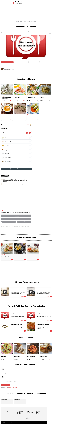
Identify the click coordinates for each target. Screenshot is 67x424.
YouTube (37, 413)
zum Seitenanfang (11, 411)
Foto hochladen (16, 216)
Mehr (3, 227)
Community (47, 5)
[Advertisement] (26, 270)
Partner (27, 413)
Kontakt (27, 411)
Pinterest (37, 412)
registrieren (15, 387)
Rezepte (4, 5)
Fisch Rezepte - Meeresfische (24, 226)
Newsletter (19, 412)
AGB (27, 414)
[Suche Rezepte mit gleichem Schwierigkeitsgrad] (50, 32)
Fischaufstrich (4, 399)
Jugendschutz (28, 418)
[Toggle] (49, 2)
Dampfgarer (30, 5)
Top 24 (13, 5)
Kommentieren (8, 381)
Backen (8, 5)
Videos (42, 5)
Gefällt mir (14, 381)
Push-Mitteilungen (20, 413)
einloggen (9, 387)
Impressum (28, 417)
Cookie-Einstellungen (20, 414)
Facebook (38, 411)
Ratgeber (37, 5)
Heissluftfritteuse (20, 5)
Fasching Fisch (17, 399)
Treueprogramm (20, 411)
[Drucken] (24, 222)
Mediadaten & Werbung (30, 412)
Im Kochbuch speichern (16, 218)
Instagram (38, 414)
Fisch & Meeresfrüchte (13, 226)
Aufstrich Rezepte (5, 226)
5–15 (2, 31)
